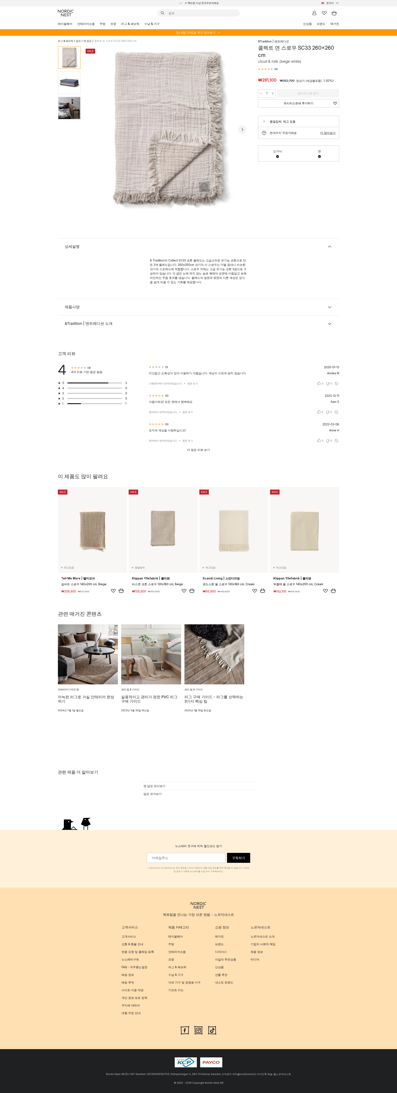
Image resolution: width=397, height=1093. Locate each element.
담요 (78, 40)
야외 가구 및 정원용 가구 (184, 982)
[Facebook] (185, 1030)
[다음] (242, 129)
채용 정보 (257, 951)
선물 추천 (221, 974)
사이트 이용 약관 (132, 990)
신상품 (307, 23)
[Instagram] (198, 1030)
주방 (102, 23)
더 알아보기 (328, 133)
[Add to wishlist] (113, 590)
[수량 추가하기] (273, 93)
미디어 (255, 959)
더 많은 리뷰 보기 (198, 449)
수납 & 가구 (152, 23)
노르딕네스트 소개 (263, 936)
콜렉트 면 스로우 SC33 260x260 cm (115, 40)
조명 (113, 23)
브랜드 (321, 23)
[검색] (162, 13)
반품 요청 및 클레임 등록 (138, 951)
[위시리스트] (324, 13)
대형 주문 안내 (131, 1013)
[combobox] (330, 3)
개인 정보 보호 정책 (134, 997)
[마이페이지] (314, 13)
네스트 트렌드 (224, 982)
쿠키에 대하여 (131, 1005)
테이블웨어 (65, 23)
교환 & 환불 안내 (132, 944)
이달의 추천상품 (225, 959)
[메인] (66, 13)
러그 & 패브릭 (130, 23)
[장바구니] (334, 13)
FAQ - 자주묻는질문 (134, 967)
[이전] (95, 129)
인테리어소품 (86, 23)
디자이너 (221, 951)
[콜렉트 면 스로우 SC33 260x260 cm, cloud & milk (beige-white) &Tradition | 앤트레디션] (168, 129)
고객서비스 (129, 936)
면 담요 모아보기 (154, 786)
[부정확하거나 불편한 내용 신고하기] (336, 383)
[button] (268, 69)
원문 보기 (192, 383)
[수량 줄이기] (261, 93)
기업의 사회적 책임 (263, 944)
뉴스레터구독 (130, 959)
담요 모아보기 (152, 794)
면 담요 (88, 40)
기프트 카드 (176, 990)
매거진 (334, 23)
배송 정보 (128, 974)
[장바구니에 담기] (121, 590)
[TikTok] (212, 1030)
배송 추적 (128, 982)
